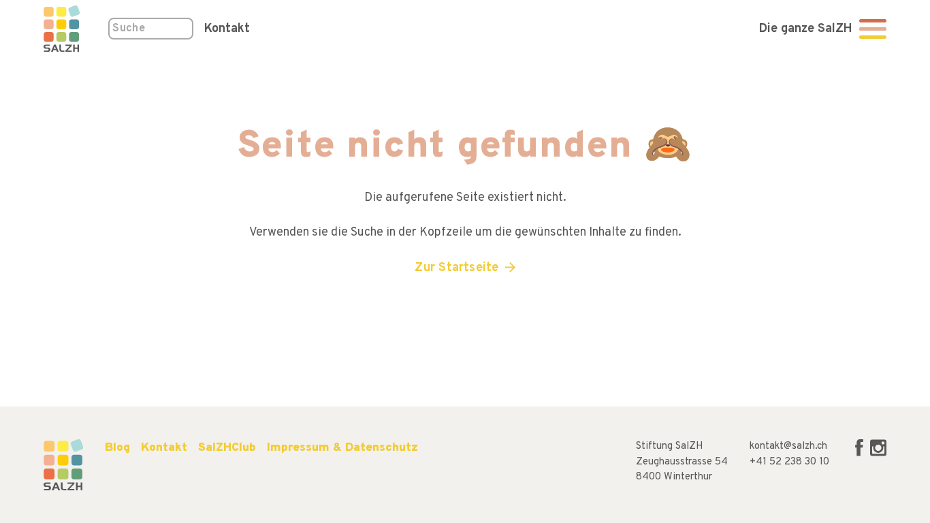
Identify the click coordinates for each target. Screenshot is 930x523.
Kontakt (227, 29)
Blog (117, 448)
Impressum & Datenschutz (342, 448)
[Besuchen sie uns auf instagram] (878, 453)
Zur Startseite (456, 268)
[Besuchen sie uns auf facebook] (860, 453)
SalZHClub (227, 448)
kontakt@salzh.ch (788, 446)
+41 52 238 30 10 (789, 462)
